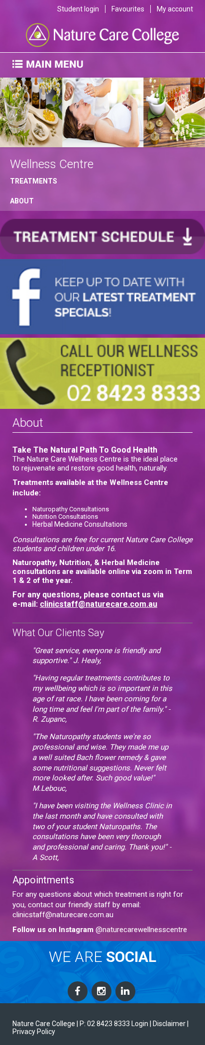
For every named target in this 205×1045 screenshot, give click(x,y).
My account (175, 9)
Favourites (127, 9)
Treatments (33, 181)
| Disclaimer (168, 1024)
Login (139, 1024)
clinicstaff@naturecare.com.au (98, 604)
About (22, 201)
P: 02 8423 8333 (105, 1024)
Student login (78, 9)
